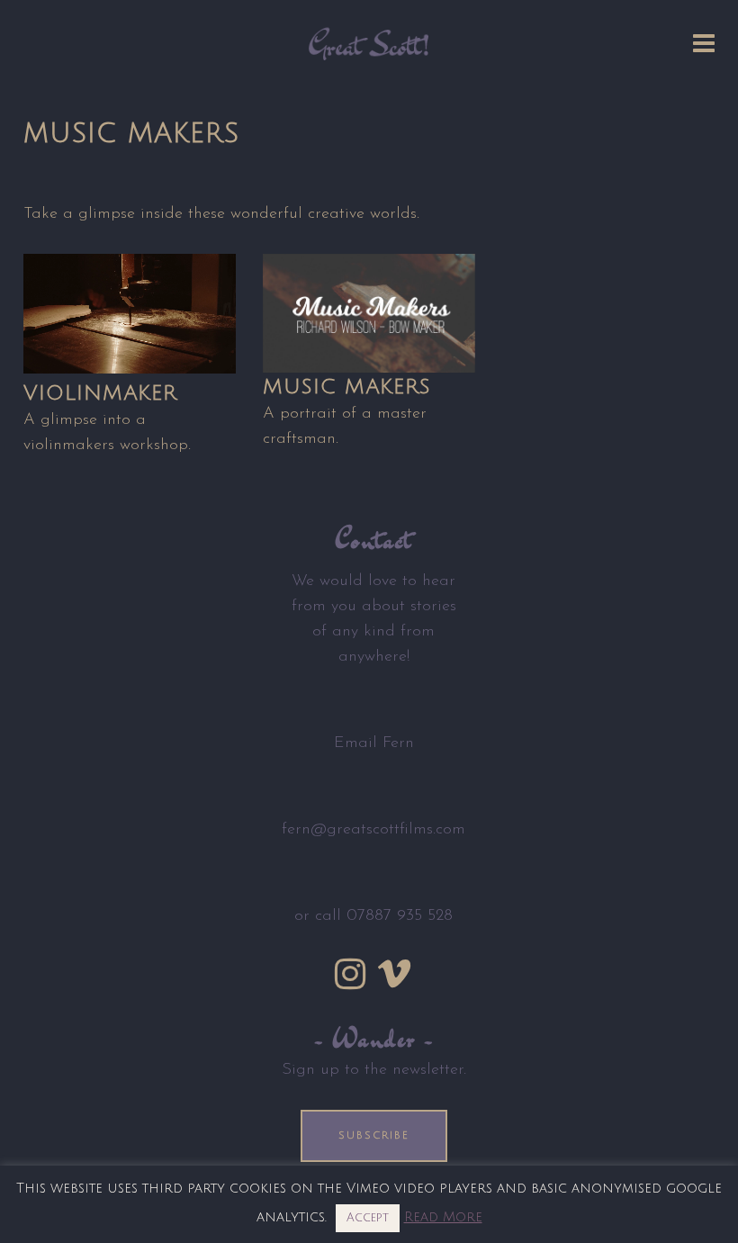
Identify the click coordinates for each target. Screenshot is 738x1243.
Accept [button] (367, 1217)
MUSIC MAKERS (347, 386)
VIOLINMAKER (100, 393)
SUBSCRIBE (374, 1135)
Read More (443, 1217)
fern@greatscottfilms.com (373, 830)
